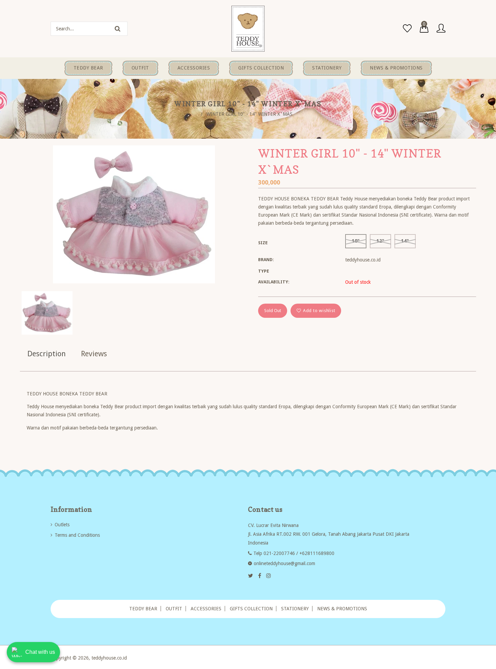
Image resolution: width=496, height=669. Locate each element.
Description (46, 354)
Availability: (274, 281)
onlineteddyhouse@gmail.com (284, 563)
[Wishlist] (407, 28)
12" (380, 241)
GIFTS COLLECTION (251, 608)
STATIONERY (295, 608)
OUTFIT (174, 608)
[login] (441, 28)
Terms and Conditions (77, 535)
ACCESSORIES (206, 608)
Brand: (266, 259)
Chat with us (40, 652)
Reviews (94, 354)
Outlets (62, 524)
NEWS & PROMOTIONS (342, 608)
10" (356, 241)
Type (263, 271)
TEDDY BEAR (143, 608)
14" (405, 241)
